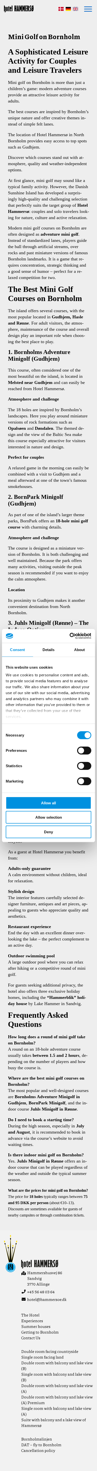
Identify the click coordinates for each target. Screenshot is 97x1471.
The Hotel (30, 1315)
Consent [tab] (17, 649)
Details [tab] (49, 649)
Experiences (32, 1320)
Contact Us (30, 1338)
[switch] (84, 750)
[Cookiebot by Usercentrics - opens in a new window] (69, 636)
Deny (48, 832)
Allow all (48, 803)
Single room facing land (42, 1357)
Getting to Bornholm (40, 1332)
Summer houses (35, 1326)
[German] (68, 9)
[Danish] (61, 9)
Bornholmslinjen (36, 1439)
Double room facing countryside (49, 1351)
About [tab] (79, 649)
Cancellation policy (38, 1450)
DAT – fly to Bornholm (41, 1444)
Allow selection (48, 817)
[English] (75, 9)
